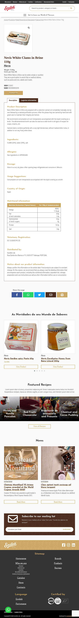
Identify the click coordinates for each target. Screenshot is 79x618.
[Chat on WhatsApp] (8, 610)
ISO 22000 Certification (21, 572)
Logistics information (28, 100)
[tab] (13, 100)
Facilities (30, 2)
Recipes (58, 568)
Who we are (8, 2)
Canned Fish (39, 20)
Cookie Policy (18, 612)
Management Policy (49, 2)
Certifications (38, 2)
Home (6, 20)
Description (13, 100)
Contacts (21, 587)
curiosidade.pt (71, 616)
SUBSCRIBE (67, 529)
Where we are (22, 2)
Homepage (21, 559)
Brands (58, 559)
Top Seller (6, 361)
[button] (29, 28)
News (21, 583)
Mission (15, 2)
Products (12, 20)
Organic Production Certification (21, 574)
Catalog (21, 578)
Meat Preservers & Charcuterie (25, 20)
